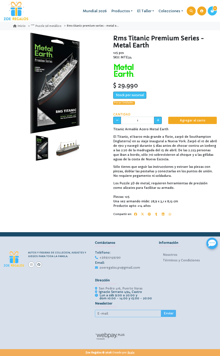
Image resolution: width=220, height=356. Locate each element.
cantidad (121, 114)
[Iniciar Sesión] (201, 10)
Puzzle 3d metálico (48, 25)
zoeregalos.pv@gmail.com (119, 267)
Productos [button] (120, 11)
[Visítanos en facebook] (39, 265)
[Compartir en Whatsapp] (170, 214)
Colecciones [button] (169, 11)
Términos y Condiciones (181, 260)
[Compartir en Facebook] (136, 214)
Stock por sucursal (130, 95)
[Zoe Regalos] (16, 10)
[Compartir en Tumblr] (156, 214)
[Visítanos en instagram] (31, 265)
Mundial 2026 (95, 11)
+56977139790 (110, 257)
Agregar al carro (192, 120)
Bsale (130, 352)
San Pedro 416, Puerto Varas (120, 288)
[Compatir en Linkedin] (163, 214)
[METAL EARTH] (124, 70)
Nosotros (170, 254)
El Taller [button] (144, 11)
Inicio (22, 25)
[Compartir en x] (142, 214)
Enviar (169, 313)
